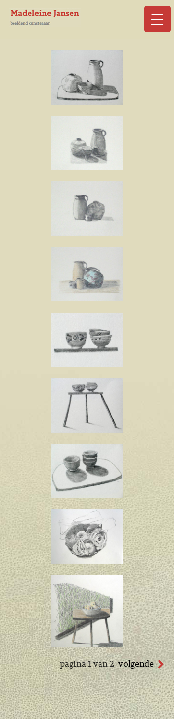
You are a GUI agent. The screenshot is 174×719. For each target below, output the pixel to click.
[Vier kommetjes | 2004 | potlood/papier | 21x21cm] (87, 364)
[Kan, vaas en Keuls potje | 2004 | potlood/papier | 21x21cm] (87, 233)
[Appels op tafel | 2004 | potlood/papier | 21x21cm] (87, 644)
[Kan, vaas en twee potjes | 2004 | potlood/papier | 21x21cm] (87, 298)
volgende (136, 664)
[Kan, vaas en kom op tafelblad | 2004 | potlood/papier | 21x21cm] (87, 102)
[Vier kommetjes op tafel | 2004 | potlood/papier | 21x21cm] (87, 429)
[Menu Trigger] (157, 19)
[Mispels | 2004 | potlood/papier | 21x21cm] (87, 560)
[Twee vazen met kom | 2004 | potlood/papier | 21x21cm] (87, 167)
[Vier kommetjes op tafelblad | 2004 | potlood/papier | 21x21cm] (87, 495)
